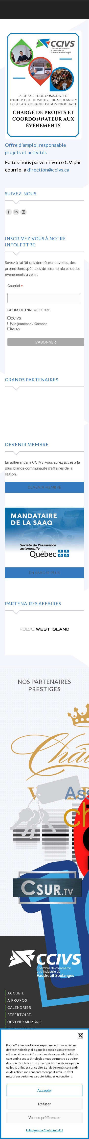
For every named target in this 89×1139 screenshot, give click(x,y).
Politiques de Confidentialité (44, 1130)
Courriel (15, 285)
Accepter (44, 1090)
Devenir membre (24, 1022)
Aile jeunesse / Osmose (29, 324)
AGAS (15, 329)
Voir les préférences (44, 1118)
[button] (80, 1035)
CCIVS (16, 318)
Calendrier (19, 1007)
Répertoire (19, 1014)
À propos (17, 1000)
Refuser (44, 1104)
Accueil (15, 993)
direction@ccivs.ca (48, 169)
